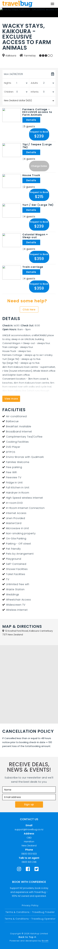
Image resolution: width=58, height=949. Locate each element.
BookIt (45, 940)
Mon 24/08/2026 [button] (13, 74)
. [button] (40, 120)
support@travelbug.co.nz (29, 829)
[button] (39, 134)
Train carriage (32, 267)
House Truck (31, 175)
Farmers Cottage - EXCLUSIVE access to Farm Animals (37, 112)
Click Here (29, 309)
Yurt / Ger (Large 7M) (38, 205)
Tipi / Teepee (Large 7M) (37, 146)
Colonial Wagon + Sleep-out (35, 236)
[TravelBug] (17, 3)
